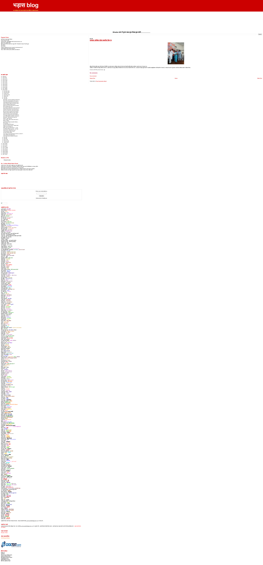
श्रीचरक (14, 340)
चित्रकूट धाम (9, 286)
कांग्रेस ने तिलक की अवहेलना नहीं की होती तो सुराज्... (11, 103)
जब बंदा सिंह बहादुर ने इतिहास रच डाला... (9, 131)
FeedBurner (44, 198)
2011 (4, 148)
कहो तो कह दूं (8, 309)
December (6, 91)
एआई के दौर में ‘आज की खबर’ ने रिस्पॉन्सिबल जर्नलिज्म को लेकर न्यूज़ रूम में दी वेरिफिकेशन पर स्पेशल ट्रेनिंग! (19, 166)
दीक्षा (6, 341)
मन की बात (9, 317)
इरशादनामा (6, 355)
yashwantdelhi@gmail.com (32, 520)
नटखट (7, 333)
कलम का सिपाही (10, 338)
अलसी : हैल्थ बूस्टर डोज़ (11, 253)
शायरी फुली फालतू (9, 278)
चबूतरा (7, 280)
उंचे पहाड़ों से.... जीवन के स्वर (11, 275)
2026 (4, 76)
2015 (4, 143)
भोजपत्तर (18, 356)
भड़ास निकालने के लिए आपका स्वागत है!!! (8, 48)
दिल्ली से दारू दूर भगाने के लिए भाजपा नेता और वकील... (11, 105)
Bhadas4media (7, 160)
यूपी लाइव (7, 345)
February (5, 141)
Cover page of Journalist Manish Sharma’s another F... (13, 133)
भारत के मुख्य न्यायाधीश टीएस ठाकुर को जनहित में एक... (11, 114)
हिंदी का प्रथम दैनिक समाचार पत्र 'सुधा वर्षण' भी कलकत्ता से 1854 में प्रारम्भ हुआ (15, 43)
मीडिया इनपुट (8, 262)
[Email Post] (104, 69)
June (5, 98)
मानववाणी (9, 291)
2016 (4, 89)
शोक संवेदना (3, 45)
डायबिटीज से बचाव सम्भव (11, 252)
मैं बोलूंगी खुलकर (11, 273)
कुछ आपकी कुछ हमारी (14, 233)
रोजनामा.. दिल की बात (12, 227)
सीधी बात (8, 364)
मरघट (9, 341)
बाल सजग (5, 328)
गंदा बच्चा (10, 313)
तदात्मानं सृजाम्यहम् (12, 241)
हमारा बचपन (6, 323)
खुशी (7, 256)
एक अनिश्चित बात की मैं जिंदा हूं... (13, 225)
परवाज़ (6, 211)
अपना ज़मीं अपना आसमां (9, 335)
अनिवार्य (8, 304)
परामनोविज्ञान (16, 249)
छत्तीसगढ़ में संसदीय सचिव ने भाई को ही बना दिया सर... (11, 109)
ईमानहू (8, 349)
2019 (4, 85)
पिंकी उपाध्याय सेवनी (14, 269)
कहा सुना (5, 292)
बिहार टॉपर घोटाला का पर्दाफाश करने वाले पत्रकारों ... (11, 111)
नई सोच (6, 359)
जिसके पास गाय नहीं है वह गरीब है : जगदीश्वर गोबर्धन (10, 125)
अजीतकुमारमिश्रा (12, 501)
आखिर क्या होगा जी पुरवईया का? (8, 126)
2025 (4, 77)
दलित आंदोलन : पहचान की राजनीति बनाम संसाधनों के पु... (11, 99)
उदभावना (8, 266)
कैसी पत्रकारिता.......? (6, 123)
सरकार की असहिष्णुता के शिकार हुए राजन (9, 104)
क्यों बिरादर (8, 441)
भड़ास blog (25, 5)
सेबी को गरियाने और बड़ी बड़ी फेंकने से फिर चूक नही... (11, 100)
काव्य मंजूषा (9, 285)
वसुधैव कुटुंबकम (9, 214)
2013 (4, 146)
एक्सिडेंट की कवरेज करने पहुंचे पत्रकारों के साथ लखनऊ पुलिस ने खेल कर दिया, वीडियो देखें (16, 169)
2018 (4, 87)
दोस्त (6, 368)
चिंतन (8, 242)
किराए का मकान (9, 281)
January (5, 142)
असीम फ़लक (5, 219)
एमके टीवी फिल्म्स (8, 226)
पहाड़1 (8, 367)
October (5, 93)
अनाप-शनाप (9, 352)
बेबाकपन (6, 263)
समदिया (8, 360)
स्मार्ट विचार (8, 259)
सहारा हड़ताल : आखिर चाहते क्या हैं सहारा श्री (10, 117)
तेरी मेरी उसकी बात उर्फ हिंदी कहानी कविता (13, 235)
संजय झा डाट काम (8, 371)
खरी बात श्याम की (7, 351)
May (5, 137)
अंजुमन (7, 212)
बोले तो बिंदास (9, 342)
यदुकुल (9, 283)
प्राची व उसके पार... (9, 370)
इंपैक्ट (8, 268)
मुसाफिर (5, 366)
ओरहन (15, 356)
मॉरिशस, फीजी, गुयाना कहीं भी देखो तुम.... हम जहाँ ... (11, 127)
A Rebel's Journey (11, 210)
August (5, 96)
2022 (4, 81)
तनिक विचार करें (10, 213)
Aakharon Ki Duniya (14, 248)
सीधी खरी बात (10, 312)
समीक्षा (6, 239)
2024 (4, 79)
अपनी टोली (10, 289)
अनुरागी (11, 304)
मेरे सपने (6, 362)
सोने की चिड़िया (9, 302)
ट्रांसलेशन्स (6, 369)
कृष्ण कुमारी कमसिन (12, 240)
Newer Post (92, 78)
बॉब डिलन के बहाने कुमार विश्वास (6, 39)
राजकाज (10, 361)
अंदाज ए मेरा (10, 246)
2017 (4, 88)
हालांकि (7, 316)
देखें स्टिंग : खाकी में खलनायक (7, 118)
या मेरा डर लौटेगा (9, 334)
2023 (4, 80)
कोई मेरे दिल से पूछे (9, 353)
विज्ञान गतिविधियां (9, 264)
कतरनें (7, 373)
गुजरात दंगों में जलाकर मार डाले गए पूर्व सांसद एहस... (10, 113)
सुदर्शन (9, 311)
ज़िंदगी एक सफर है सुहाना (10, 425)
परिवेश (9, 454)
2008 (4, 152)
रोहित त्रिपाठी (9, 438)
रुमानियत (8, 271)
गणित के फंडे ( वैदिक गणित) (6, 42)
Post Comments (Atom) (101, 81)
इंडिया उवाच (10, 257)
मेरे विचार (8, 324)
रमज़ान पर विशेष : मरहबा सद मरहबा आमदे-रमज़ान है (10, 119)
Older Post (259, 78)
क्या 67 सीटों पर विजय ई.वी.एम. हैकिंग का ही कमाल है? (10, 49)
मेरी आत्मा (7, 216)
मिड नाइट (6, 330)
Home (176, 78)
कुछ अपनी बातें (6, 339)
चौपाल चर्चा (9, 270)
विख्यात (8, 238)
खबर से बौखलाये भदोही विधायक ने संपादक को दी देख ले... (11, 107)
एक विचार (8, 254)
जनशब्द (9, 247)
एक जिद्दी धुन (8, 470)
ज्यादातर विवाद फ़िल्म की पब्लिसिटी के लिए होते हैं (10, 136)
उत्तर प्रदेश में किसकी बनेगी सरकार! (8, 124)
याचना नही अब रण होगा (5, 40)
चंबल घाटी (8, 296)
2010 (4, 150)
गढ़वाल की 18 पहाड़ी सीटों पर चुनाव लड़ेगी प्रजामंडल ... (11, 110)
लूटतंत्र (7, 261)
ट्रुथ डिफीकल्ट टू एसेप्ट (10, 234)
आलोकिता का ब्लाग (8, 231)
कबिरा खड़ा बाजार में (10, 363)
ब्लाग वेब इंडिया (7, 303)
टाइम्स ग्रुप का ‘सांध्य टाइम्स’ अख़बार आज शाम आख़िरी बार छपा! (12, 165)
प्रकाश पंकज (9, 244)
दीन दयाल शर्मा (10, 217)
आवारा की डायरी (22, 249)
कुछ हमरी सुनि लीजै (13, 489)
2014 (4, 144)
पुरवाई (10, 284)
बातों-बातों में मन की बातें (10, 223)
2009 (4, 151)
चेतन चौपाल (8, 332)
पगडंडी (7, 260)
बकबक (7, 267)
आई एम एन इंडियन (7, 395)
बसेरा (10, 288)
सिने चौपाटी (11, 330)
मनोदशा (15, 330)
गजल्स (8, 319)
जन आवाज (9, 232)
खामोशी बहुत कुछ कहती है (12, 357)
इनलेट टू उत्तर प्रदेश (10, 255)
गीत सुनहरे (10, 466)
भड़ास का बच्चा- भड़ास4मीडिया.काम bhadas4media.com (11, 41)
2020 (4, 84)
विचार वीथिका (8, 306)
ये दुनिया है (9, 347)
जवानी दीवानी (8, 300)
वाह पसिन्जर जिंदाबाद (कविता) (7, 132)
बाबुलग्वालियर (9, 230)
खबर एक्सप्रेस (9, 245)
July (4, 97)
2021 (4, 83)
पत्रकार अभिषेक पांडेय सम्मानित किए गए (101, 40)
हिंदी (8, 325)
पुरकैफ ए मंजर (9, 476)
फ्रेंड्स (8, 290)
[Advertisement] (131, 21)
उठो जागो (7, 293)
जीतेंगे (7, 397)
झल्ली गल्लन (8, 314)
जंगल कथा (10, 277)
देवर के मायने (3, 46)
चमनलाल (8, 218)
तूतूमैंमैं (11, 340)
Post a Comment (93, 75)
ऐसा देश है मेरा (10, 228)
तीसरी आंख (9, 221)
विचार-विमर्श (8, 224)
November (6, 92)
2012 (4, 147)
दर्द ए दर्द (7, 344)
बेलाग (9, 346)
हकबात (10, 354)
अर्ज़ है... (7, 305)
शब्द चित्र (10, 298)
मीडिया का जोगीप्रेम (6, 120)
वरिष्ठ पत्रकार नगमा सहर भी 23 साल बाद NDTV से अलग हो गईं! (12, 167)
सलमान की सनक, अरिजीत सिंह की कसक (9, 130)
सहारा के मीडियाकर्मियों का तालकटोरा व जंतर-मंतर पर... (11, 116)
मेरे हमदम (10, 237)
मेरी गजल (11, 337)
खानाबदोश (11, 249)
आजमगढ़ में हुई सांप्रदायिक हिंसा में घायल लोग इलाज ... (11, 102)
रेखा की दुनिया (8, 282)
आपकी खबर (8, 299)
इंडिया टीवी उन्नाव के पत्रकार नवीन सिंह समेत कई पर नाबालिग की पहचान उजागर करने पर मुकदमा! (18, 168)
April (5, 138)
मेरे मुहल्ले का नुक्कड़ (10, 331)
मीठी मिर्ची (8, 348)
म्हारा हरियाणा (9, 295)
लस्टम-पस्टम (10, 356)
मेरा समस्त (8, 307)
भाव (6, 297)
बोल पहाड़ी (8, 250)
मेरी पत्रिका (9, 318)
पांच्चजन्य (8, 276)
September (6, 94)
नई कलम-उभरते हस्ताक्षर (16, 327)
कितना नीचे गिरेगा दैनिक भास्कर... (8, 106)
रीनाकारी (7, 220)
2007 (4, 154)
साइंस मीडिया (8, 320)
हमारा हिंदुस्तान (9, 310)
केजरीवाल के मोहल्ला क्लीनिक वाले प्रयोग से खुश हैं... (11, 112)
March (5, 139)
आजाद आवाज (6, 321)
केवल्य (13, 289)
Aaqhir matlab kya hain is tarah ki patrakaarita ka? (12, 47)
